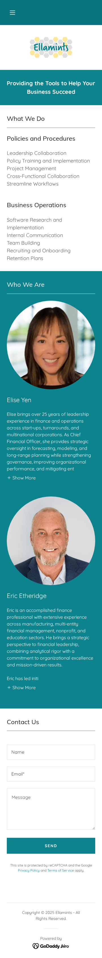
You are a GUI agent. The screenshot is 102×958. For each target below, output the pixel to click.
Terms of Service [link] (60, 870)
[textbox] (51, 752)
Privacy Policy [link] (29, 870)
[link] (50, 47)
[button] (12, 12)
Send (51, 845)
